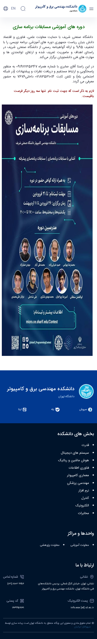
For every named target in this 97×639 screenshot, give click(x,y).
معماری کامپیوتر (78, 475)
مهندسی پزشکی (78, 483)
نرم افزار (83, 490)
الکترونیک (82, 505)
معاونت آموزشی (80, 545)
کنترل (85, 498)
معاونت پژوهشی (49, 545)
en (13, 8)
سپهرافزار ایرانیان (82, 627)
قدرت (85, 445)
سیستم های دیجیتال (75, 453)
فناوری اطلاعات (79, 468)
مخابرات (83, 513)
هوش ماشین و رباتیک (73, 460)
